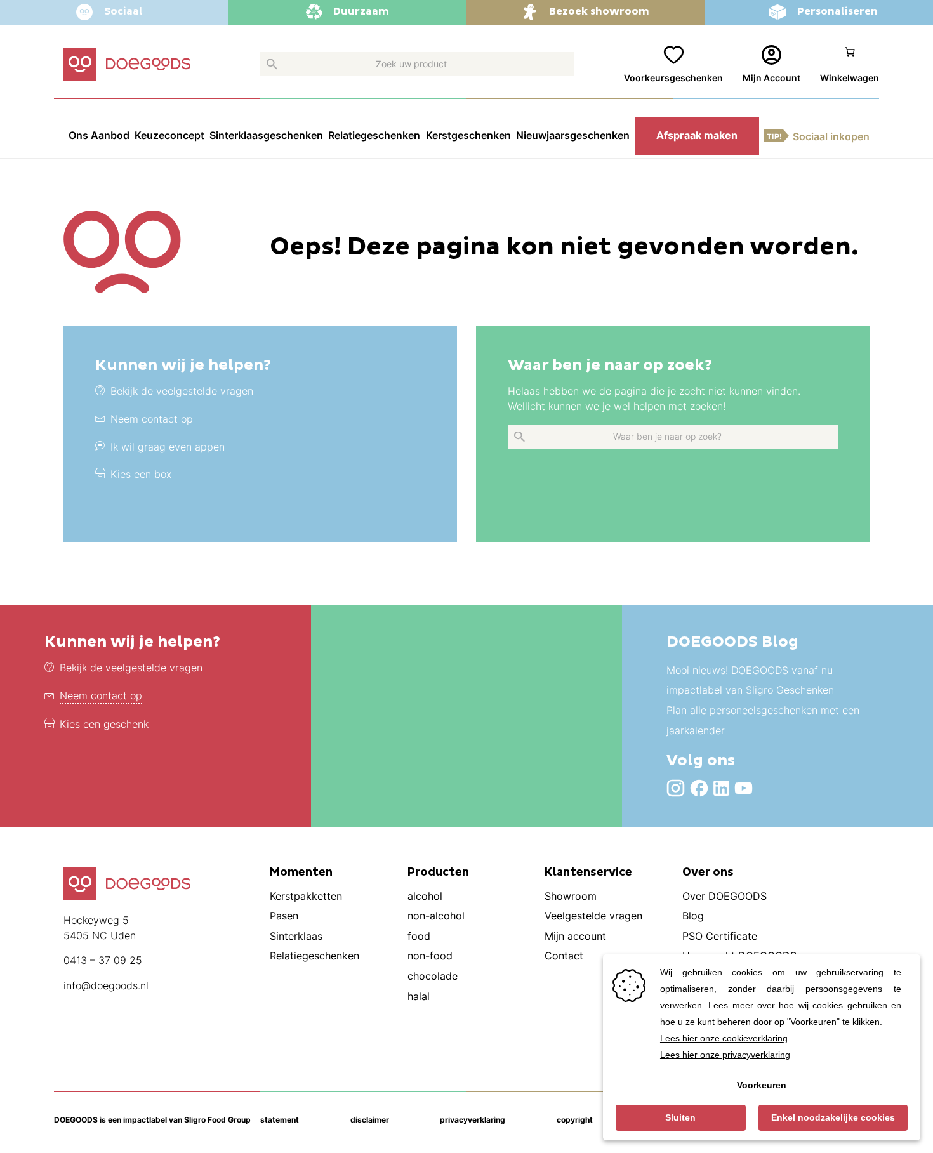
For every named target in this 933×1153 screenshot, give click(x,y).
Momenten (301, 873)
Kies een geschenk (104, 724)
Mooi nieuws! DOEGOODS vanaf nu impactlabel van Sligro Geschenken (750, 680)
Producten (438, 873)
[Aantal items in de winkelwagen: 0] (849, 65)
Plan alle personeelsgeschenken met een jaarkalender (762, 720)
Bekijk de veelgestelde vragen (131, 668)
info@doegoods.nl (106, 986)
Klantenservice (588, 873)
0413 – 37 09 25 (102, 960)
